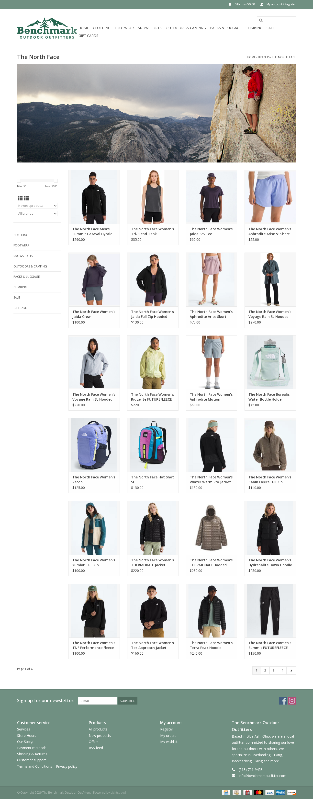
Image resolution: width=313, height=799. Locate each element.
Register (166, 729)
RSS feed (96, 747)
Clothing (102, 27)
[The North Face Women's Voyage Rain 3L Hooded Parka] (270, 279)
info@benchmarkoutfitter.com (262, 775)
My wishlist (169, 741)
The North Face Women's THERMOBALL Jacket (152, 562)
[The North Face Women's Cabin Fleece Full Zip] (270, 445)
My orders (168, 735)
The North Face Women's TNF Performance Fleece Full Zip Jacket (93, 645)
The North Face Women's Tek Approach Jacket (152, 645)
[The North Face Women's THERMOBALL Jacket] (153, 528)
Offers (94, 741)
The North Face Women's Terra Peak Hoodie (211, 645)
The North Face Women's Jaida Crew (93, 314)
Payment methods (31, 747)
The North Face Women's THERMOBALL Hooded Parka (211, 562)
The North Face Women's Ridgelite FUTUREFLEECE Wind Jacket (152, 397)
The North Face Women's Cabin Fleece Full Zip (269, 479)
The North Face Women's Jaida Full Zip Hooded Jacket (152, 314)
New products (100, 735)
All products (98, 729)
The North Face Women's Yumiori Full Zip (93, 562)
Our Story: (25, 741)
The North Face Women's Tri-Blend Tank (152, 231)
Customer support (31, 760)
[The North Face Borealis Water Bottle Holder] (270, 362)
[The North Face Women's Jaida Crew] (94, 279)
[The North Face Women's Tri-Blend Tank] (153, 197)
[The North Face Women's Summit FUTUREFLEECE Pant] (270, 610)
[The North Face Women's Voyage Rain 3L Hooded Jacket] (94, 362)
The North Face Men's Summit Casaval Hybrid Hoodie (92, 231)
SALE (271, 27)
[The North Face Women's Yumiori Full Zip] (94, 528)
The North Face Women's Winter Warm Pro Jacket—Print (211, 480)
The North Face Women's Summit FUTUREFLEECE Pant (269, 645)
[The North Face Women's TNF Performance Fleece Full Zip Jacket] (94, 610)
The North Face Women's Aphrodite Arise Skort (211, 314)
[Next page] (291, 670)
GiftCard (20, 308)
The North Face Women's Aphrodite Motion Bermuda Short (211, 397)
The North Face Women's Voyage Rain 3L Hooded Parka (269, 314)
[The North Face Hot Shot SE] (153, 445)
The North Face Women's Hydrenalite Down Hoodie (270, 562)
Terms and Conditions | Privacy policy (47, 766)
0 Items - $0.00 (245, 4)
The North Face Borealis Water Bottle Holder (269, 397)
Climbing (254, 27)
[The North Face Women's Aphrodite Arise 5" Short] (270, 197)
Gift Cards (88, 35)
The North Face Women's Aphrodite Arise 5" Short (269, 231)
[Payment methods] (225, 792)
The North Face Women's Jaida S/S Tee (211, 231)
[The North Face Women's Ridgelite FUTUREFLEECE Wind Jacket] (153, 362)
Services (23, 729)
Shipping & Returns (32, 754)
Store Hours (26, 735)
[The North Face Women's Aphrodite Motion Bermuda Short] (211, 362)
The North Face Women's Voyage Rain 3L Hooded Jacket (93, 397)
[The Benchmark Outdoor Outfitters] (47, 28)
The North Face (284, 57)
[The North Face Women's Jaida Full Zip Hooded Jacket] (153, 279)
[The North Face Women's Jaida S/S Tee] (211, 197)
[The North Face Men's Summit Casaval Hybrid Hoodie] (94, 197)
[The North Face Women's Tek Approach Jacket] (153, 610)
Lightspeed (118, 792)
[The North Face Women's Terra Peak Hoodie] (211, 610)
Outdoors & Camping (186, 27)
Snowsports (150, 27)
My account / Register (281, 4)
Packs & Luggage (225, 27)
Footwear (124, 27)
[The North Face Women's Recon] (94, 445)
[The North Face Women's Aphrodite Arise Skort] (211, 279)
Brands (263, 57)
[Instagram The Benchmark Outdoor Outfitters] (292, 701)
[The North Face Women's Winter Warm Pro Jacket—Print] (211, 445)
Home (83, 27)
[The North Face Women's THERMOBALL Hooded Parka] (211, 528)
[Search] (261, 20)
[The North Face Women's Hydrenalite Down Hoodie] (270, 528)
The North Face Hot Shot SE (152, 479)
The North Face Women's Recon (93, 479)
